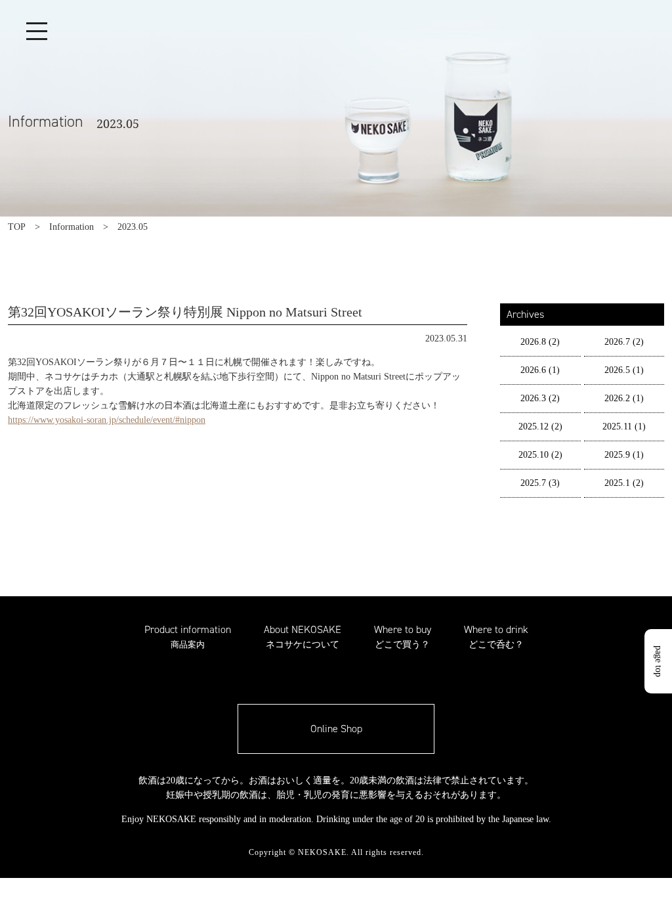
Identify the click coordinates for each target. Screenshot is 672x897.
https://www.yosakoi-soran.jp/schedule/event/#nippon (106, 420)
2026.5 (624, 370)
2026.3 (540, 398)
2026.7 (624, 342)
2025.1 (624, 483)
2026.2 (624, 398)
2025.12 (540, 426)
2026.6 (540, 370)
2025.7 (540, 483)
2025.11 (624, 426)
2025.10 (540, 455)
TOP (17, 227)
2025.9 (624, 455)
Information (71, 227)
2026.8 (540, 342)
